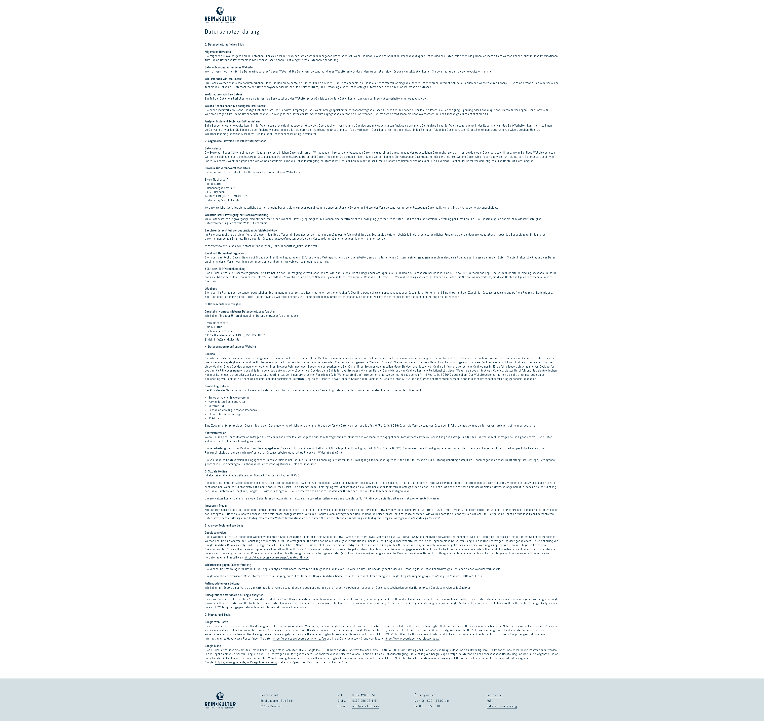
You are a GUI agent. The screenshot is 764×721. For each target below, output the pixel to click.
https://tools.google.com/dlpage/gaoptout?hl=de (277, 557)
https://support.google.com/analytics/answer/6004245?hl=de (442, 576)
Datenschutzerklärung (502, 706)
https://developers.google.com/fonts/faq (299, 638)
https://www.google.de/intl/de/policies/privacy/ (246, 662)
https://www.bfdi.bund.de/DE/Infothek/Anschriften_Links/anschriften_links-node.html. (261, 246)
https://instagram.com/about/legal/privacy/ (411, 518)
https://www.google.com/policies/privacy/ (412, 638)
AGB (489, 701)
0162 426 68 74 (363, 695)
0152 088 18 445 (364, 701)
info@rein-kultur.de (365, 706)
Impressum (494, 695)
